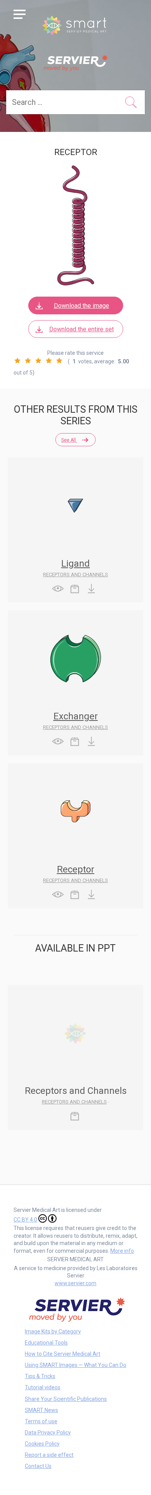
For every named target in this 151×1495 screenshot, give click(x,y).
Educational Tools (46, 1343)
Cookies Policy (42, 1444)
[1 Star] (17, 360)
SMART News (41, 1410)
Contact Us (38, 1466)
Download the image (81, 305)
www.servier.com (75, 1283)
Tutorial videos (42, 1387)
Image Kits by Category (53, 1331)
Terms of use (41, 1421)
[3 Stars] (38, 360)
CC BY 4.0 (25, 1220)
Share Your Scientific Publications (66, 1399)
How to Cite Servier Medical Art (62, 1354)
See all (69, 440)
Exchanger (75, 716)
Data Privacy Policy (48, 1432)
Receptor (75, 869)
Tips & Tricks (40, 1376)
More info (122, 1251)
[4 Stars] (49, 360)
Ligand (75, 563)
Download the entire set (81, 329)
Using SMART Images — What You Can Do (75, 1365)
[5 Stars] (59, 360)
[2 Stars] (28, 360)
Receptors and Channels (75, 574)
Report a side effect (49, 1455)
